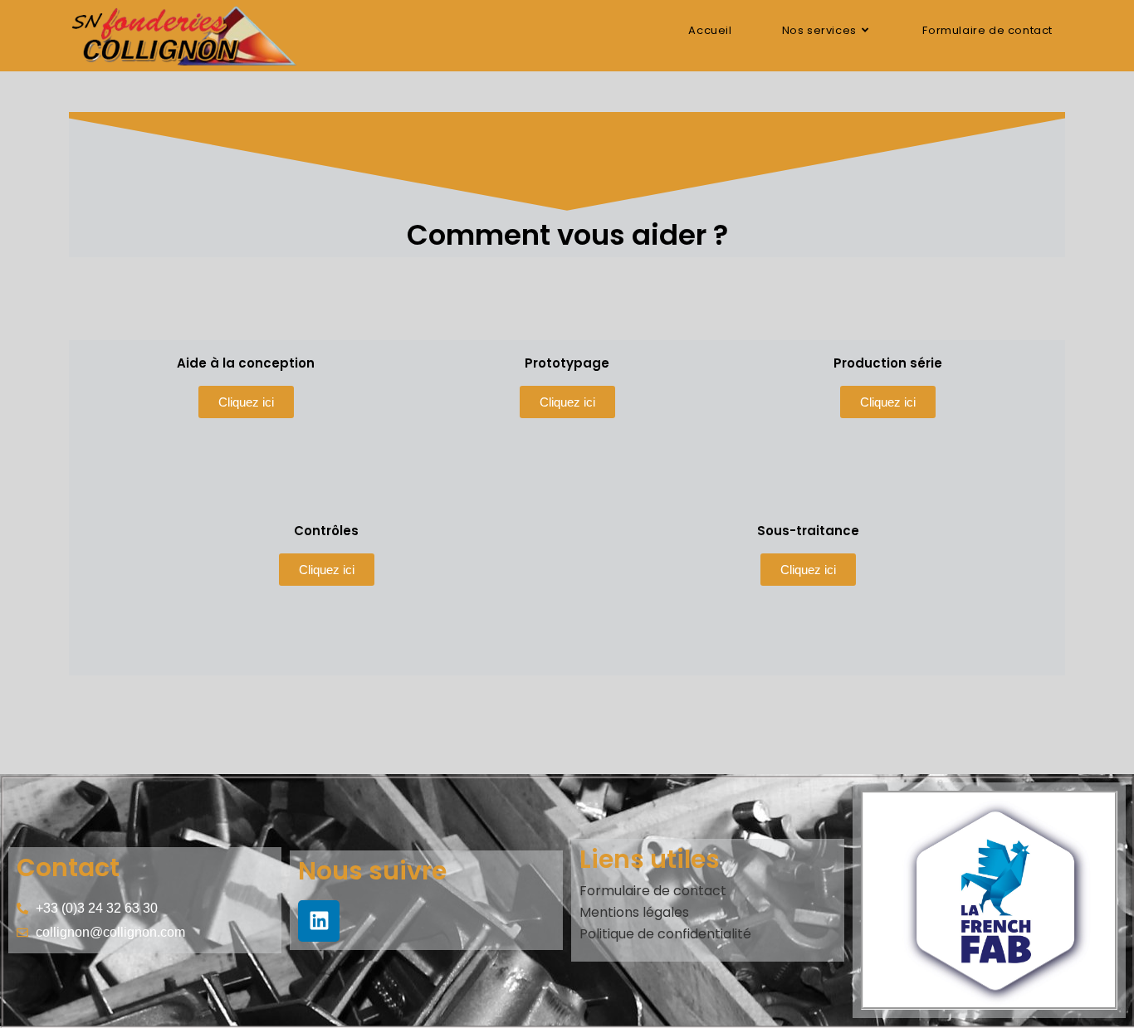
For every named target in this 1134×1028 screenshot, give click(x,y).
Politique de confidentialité (665, 933)
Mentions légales (634, 912)
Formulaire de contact (652, 890)
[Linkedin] (319, 921)
